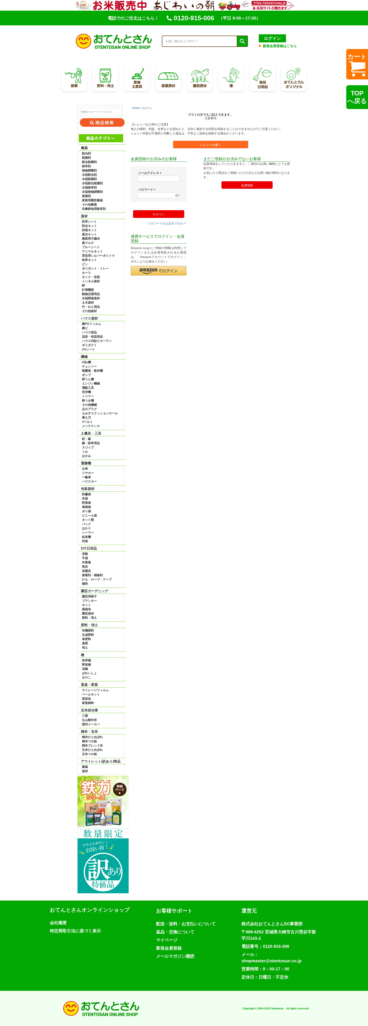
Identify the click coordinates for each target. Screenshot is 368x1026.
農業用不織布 (91, 238)
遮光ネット (89, 234)
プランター (89, 600)
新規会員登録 (169, 948)
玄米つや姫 (89, 754)
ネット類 (88, 519)
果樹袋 (86, 507)
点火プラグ (89, 409)
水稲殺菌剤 (89, 179)
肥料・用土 (89, 617)
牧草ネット (89, 260)
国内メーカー (91, 724)
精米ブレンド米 (92, 745)
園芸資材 (88, 613)
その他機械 (89, 404)
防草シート (89, 221)
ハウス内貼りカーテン (97, 340)
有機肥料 (88, 630)
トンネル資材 (91, 281)
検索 (242, 41)
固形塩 (86, 698)
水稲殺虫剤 (89, 174)
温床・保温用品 (92, 336)
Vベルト (87, 421)
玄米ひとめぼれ (92, 749)
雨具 (85, 566)
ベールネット (91, 694)
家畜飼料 (88, 703)
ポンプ (86, 375)
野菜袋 (86, 502)
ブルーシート (91, 247)
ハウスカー (89, 481)
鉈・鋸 (86, 438)
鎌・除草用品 (91, 443)
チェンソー (89, 366)
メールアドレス (150, 173)
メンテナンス (91, 426)
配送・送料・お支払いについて (186, 923)
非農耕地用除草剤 (94, 208)
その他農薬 (89, 204)
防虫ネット (89, 225)
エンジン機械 (91, 383)
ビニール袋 (89, 515)
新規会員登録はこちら (278, 46)
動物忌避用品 (91, 294)
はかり (86, 528)
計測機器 (88, 289)
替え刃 (86, 417)
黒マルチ (88, 243)
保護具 (86, 571)
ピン (85, 264)
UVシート (88, 349)
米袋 (85, 498)
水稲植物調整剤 (92, 191)
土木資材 (88, 302)
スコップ (88, 447)
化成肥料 (88, 634)
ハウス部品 (89, 332)
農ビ (85, 328)
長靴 (85, 553)
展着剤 (86, 196)
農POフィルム (91, 323)
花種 (85, 669)
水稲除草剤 (89, 187)
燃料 (85, 583)
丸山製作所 (89, 720)
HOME (135, 108)
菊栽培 (86, 609)
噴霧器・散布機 (92, 370)
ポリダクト (89, 345)
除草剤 (86, 166)
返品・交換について (175, 932)
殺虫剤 (86, 153)
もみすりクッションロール (100, 413)
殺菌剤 (86, 157)
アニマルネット (92, 251)
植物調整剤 (89, 170)
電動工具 (88, 387)
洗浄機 (86, 392)
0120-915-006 (194, 18)
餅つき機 (88, 400)
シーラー (88, 532)
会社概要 (58, 922)
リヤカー (88, 473)
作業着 (86, 562)
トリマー (88, 396)
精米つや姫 (89, 741)
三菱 (85, 715)
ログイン (272, 38)
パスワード (147, 189)
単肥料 (86, 639)
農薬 (85, 766)
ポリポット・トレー (95, 268)
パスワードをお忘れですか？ (167, 223)
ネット (86, 605)
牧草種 (86, 660)
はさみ (86, 456)
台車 (85, 468)
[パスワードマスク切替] (176, 195)
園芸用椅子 (89, 596)
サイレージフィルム (95, 690)
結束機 (86, 536)
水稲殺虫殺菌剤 (92, 183)
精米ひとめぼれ (92, 737)
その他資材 (89, 311)
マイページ (166, 940)
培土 (85, 647)
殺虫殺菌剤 (89, 162)
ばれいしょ (89, 673)
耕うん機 (88, 379)
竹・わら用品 (91, 306)
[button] (158, 270)
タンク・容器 (91, 277)
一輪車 (86, 477)
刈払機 (86, 362)
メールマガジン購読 (175, 956)
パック (86, 524)
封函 (85, 541)
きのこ (86, 677)
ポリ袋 (86, 511)
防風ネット (89, 230)
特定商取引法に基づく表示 (75, 930)
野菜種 (86, 664)
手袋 (85, 558)
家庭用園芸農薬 (92, 200)
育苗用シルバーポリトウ (98, 255)
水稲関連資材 (91, 298)
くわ (85, 451)
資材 (85, 771)
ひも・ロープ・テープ (97, 579)
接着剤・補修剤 (92, 575)
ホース (86, 272)
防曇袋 (86, 494)
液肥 (85, 643)
